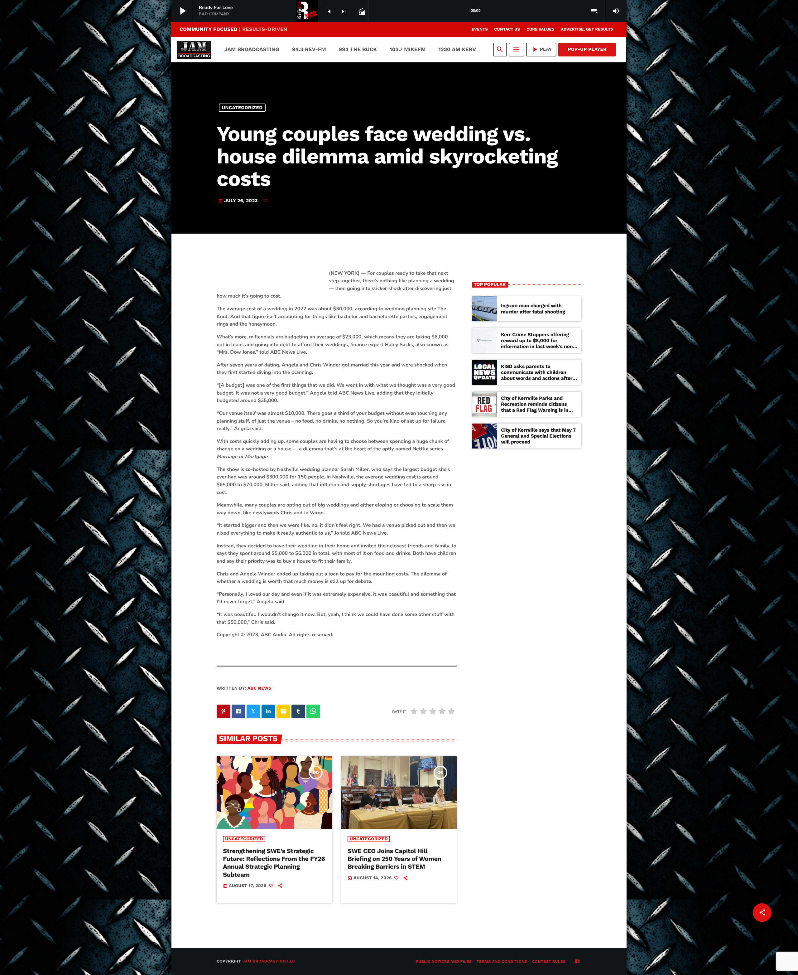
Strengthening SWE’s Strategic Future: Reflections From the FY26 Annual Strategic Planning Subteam (274, 862)
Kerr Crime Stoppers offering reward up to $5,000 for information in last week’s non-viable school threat (538, 344)
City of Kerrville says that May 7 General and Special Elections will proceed (538, 436)
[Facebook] (577, 961)
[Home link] (194, 50)
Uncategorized (242, 107)
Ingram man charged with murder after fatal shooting (533, 308)
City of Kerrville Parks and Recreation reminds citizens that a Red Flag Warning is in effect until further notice (534, 407)
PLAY (541, 49)
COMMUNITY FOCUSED (233, 29)
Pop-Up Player (587, 49)
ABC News (260, 688)
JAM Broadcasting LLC (268, 961)
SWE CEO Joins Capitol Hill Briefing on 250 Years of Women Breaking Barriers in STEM (394, 858)
